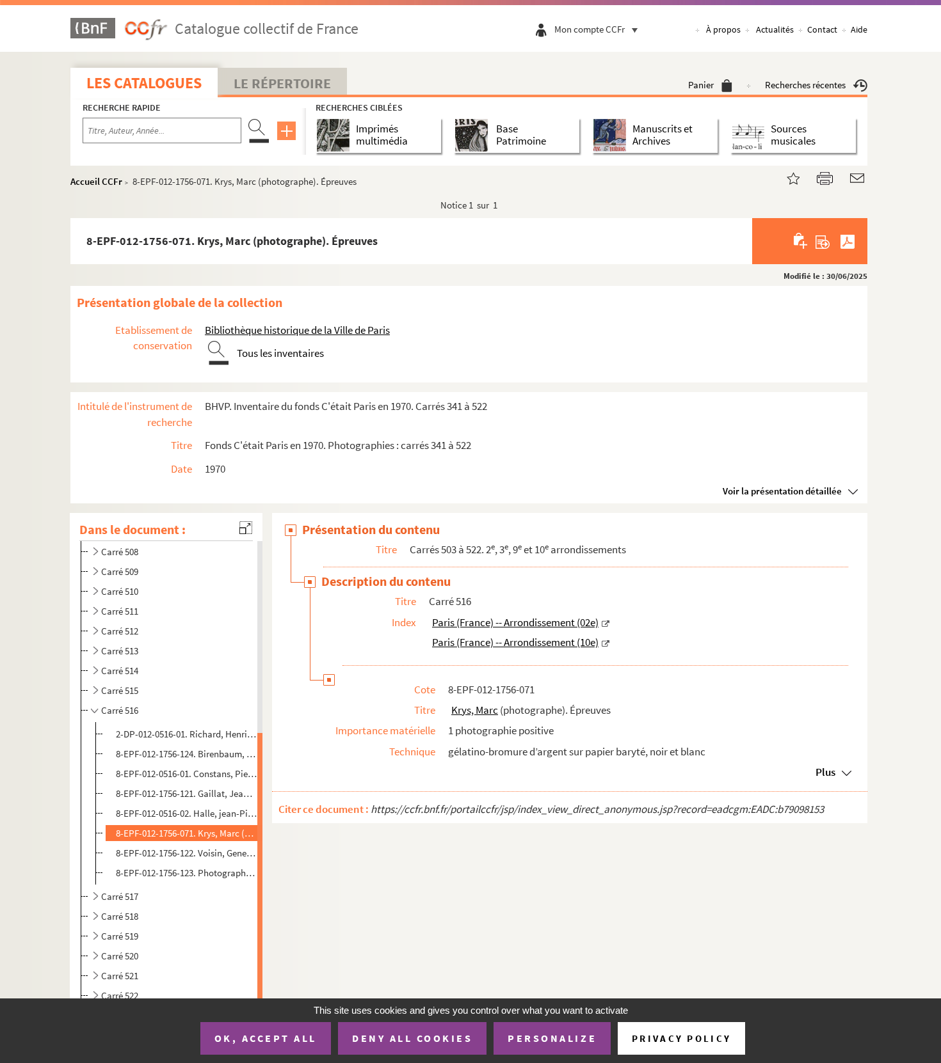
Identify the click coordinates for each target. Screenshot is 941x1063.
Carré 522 (119, 995)
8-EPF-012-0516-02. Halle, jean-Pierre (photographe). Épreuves (186, 813)
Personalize (552, 1038)
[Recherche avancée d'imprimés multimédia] (336, 135)
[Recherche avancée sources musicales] (750, 135)
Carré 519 (119, 936)
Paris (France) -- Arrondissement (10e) (515, 642)
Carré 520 (119, 956)
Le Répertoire (282, 83)
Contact (822, 29)
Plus (825, 772)
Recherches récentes (805, 85)
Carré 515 (119, 690)
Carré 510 (119, 591)
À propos (723, 29)
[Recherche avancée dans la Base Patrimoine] (474, 135)
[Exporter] (823, 241)
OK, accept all (265, 1038)
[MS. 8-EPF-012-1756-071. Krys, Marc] (785, 177)
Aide (859, 29)
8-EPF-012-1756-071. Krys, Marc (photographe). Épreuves (186, 833)
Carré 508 (119, 552)
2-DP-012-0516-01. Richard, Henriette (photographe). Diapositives (186, 734)
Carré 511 (119, 611)
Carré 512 (119, 631)
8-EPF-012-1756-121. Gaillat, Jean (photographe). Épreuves (186, 793)
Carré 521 (119, 976)
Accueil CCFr (96, 181)
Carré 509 (119, 571)
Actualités (775, 29)
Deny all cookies (412, 1038)
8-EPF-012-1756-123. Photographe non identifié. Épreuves (186, 873)
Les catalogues (144, 83)
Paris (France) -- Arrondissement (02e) (515, 622)
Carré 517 (119, 896)
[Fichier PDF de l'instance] (847, 241)
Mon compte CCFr (589, 29)
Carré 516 (119, 710)
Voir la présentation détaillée (782, 491)
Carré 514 (119, 671)
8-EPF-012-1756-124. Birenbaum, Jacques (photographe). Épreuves (186, 754)
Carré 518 (119, 916)
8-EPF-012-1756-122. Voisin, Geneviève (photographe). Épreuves (186, 853)
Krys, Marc (474, 710)
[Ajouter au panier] (801, 241)
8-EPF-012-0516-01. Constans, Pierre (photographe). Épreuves (186, 774)
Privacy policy (681, 1038)
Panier (701, 85)
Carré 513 (119, 651)
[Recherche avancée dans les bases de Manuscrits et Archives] (612, 135)
